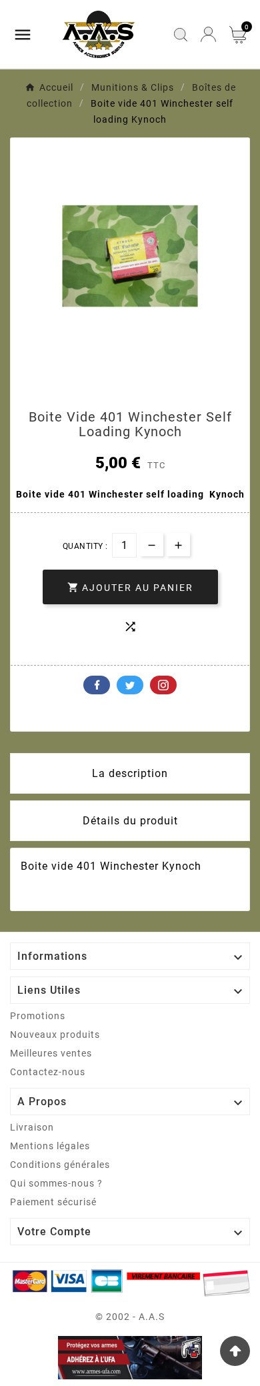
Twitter (130, 685)
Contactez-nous (47, 1072)
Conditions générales (60, 1164)
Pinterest (163, 685)
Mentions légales (50, 1146)
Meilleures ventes (51, 1053)
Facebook (96, 685)
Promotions (37, 1015)
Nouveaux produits (55, 1034)
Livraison (32, 1127)
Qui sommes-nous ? (56, 1183)
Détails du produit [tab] (130, 820)
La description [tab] (130, 773)
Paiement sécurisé (53, 1202)
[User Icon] (208, 34)
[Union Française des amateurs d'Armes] (130, 1357)
